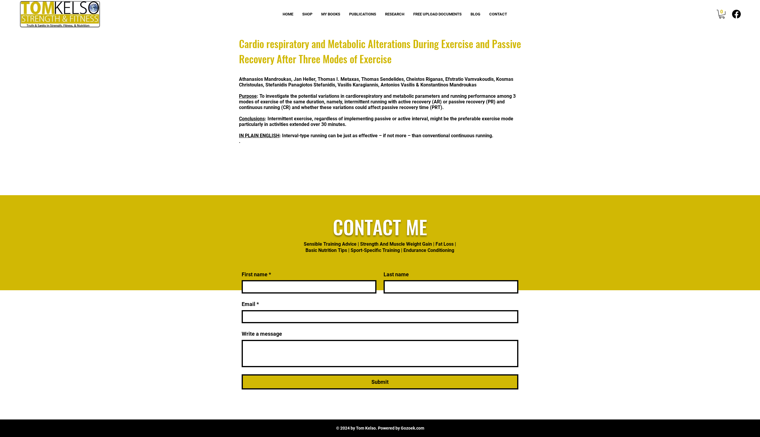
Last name (396, 274)
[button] (722, 14)
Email (250, 304)
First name (256, 274)
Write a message (262, 334)
